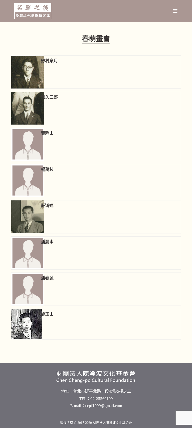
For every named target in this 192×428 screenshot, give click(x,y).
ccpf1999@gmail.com (103, 405)
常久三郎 (49, 97)
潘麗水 (47, 242)
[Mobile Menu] (175, 11)
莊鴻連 (47, 205)
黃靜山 (47, 133)
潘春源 (47, 278)
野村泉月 (49, 61)
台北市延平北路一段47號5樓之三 (102, 391)
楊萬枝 (47, 169)
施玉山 (47, 314)
